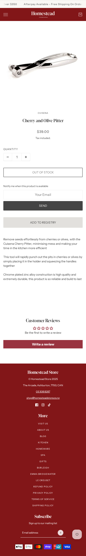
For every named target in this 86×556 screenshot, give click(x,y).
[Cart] (80, 14)
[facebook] (37, 405)
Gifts (43, 461)
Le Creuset (43, 480)
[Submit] (60, 532)
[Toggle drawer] (5, 14)
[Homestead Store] (43, 14)
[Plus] (26, 157)
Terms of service (43, 499)
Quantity (10, 149)
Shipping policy (43, 505)
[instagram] (43, 405)
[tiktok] (49, 405)
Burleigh (43, 467)
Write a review (43, 344)
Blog (43, 436)
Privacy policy (43, 493)
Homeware (43, 448)
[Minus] (7, 157)
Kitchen (43, 442)
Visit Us (43, 423)
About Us (43, 430)
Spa (43, 455)
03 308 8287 (43, 391)
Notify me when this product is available (25, 186)
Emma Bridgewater (43, 474)
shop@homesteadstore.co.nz (43, 397)
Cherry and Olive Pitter (43, 120)
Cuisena (43, 113)
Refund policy (43, 486)
